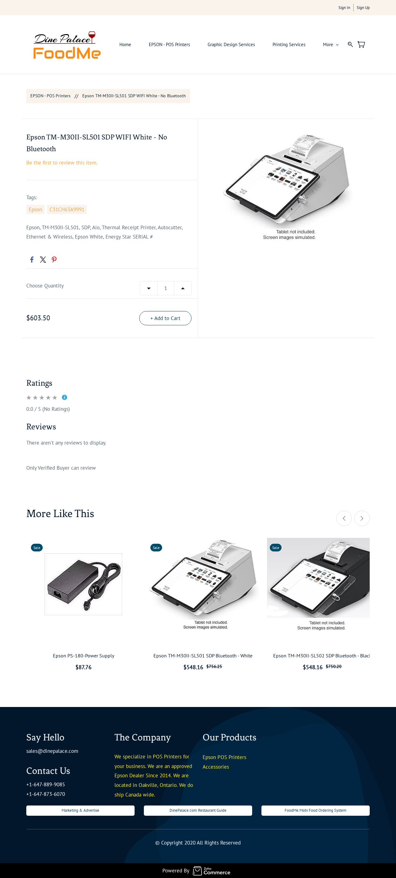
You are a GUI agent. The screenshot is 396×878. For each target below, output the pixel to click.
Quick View (83, 605)
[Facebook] (32, 259)
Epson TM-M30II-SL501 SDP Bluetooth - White (202, 655)
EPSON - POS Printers (50, 96)
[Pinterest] (54, 259)
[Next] (362, 518)
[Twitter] (43, 259)
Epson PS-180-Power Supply (83, 655)
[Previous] (344, 518)
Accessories (216, 766)
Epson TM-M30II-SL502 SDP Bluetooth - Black (322, 655)
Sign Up (363, 7)
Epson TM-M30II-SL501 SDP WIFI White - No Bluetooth (134, 96)
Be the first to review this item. (62, 162)
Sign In (344, 7)
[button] (80, 811)
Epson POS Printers (224, 757)
